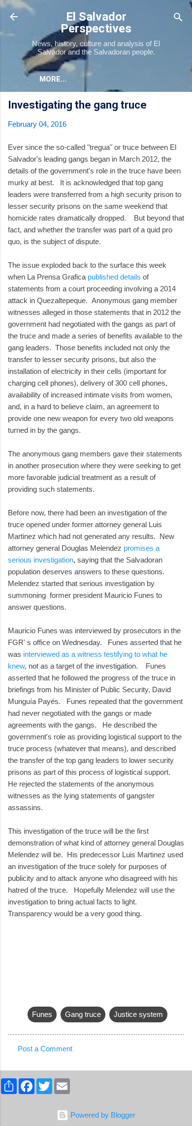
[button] (178, 106)
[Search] (178, 18)
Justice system (138, 1014)
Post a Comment (45, 1048)
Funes (42, 1014)
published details (114, 277)
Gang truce (83, 1014)
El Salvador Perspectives (96, 22)
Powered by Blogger (101, 1115)
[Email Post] (33, 994)
